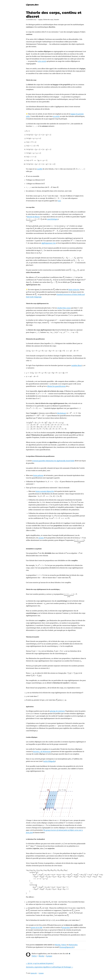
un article (56, 116)
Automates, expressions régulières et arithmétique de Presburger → (49, 967)
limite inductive (74, 289)
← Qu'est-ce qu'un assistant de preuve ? (40, 963)
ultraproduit (66, 927)
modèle (39, 169)
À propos (49, 956)
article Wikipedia (49, 761)
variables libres (76, 365)
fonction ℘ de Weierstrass (42, 751)
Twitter (63, 945)
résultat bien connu (64, 308)
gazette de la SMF (36, 927)
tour (59, 201)
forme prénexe (38, 475)
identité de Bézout (33, 217)
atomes (41, 538)
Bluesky (57, 945)
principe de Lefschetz (57, 711)
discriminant (61, 413)
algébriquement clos (48, 243)
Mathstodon (73, 945)
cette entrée (42, 61)
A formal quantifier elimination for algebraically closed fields (53, 461)
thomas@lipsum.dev (67, 947)
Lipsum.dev (32, 4)
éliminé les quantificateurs (56, 386)
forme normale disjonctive (45, 491)
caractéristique (52, 219)
